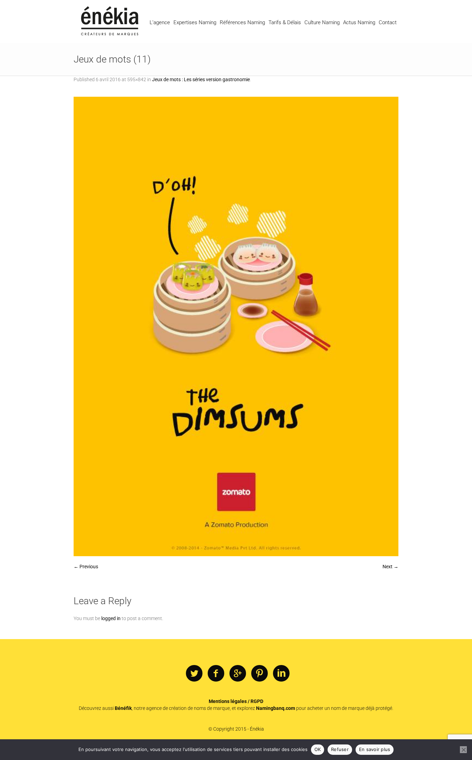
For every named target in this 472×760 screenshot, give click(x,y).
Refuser (340, 749)
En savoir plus (374, 749)
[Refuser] (463, 749)
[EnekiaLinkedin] (281, 673)
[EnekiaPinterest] (259, 673)
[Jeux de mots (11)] (236, 326)
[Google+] (237, 673)
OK (317, 749)
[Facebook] (216, 673)
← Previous (86, 566)
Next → (390, 566)
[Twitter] (194, 673)
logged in (111, 618)
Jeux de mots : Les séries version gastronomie (201, 79)
